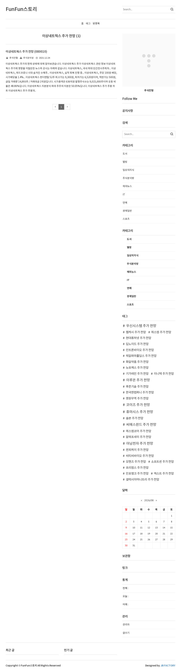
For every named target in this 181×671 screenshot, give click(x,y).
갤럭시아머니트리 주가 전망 (142, 479)
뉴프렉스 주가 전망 (137, 368)
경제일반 (127, 211)
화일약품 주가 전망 (137, 362)
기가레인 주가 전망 (137, 374)
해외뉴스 (127, 186)
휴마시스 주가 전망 (139, 412)
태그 (88, 23)
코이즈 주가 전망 (138, 405)
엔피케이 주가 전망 (137, 450)
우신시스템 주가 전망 (141, 326)
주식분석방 (28, 58)
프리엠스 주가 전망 (137, 468)
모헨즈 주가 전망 (136, 462)
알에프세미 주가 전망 (138, 437)
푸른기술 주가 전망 (137, 387)
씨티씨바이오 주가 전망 (140, 456)
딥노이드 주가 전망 (137, 344)
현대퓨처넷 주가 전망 (138, 338)
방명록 (96, 23)
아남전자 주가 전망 (139, 444)
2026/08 (149, 500)
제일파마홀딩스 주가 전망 (141, 356)
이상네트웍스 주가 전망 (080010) (26, 52)
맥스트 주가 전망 (164, 473)
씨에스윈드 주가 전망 (141, 425)
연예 (125, 202)
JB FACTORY (167, 665)
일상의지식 (128, 170)
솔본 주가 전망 (134, 418)
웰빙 (125, 162)
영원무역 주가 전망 (137, 398)
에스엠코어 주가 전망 (138, 431)
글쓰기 (126, 633)
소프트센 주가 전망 (162, 462)
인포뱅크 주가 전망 (137, 473)
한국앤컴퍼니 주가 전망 (140, 392)
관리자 (126, 624)
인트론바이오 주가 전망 (140, 350)
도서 (125, 153)
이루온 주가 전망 (138, 380)
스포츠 (126, 219)
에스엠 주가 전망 (161, 332)
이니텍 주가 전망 (164, 374)
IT (124, 194)
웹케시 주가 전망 (136, 332)
